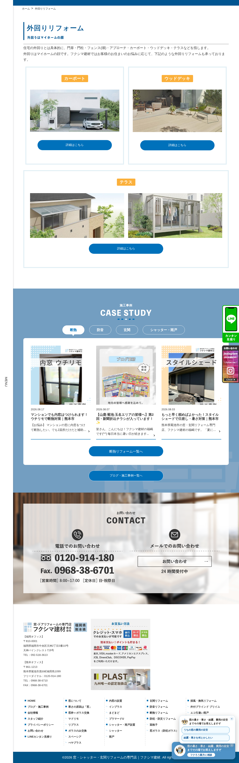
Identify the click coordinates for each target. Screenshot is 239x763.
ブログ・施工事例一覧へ (126, 475)
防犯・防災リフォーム (163, 718)
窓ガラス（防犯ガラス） (164, 730)
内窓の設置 (115, 700)
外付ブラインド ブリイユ (205, 706)
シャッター (115, 730)
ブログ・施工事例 (38, 706)
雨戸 (111, 736)
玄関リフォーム (159, 700)
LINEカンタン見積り (40, 736)
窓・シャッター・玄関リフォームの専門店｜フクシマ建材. (117, 757)
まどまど (114, 712)
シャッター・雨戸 (163, 330)
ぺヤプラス (74, 742)
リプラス (73, 724)
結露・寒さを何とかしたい (198, 737)
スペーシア (74, 736)
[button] (203, 750)
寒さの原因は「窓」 (80, 706)
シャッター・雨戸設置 (122, 724)
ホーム (26, 8)
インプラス (115, 706)
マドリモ (73, 718)
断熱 (73, 330)
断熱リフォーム (159, 712)
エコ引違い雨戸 (199, 712)
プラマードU (116, 718)
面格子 (154, 724)
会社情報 (33, 712)
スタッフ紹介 (35, 718)
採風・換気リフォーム (203, 700)
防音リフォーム (159, 706)
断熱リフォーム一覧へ (126, 451)
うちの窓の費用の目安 (196, 730)
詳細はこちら (75, 144)
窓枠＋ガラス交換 (78, 712)
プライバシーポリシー (41, 724)
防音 (100, 330)
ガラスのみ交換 (77, 730)
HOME (31, 700)
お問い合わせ (35, 730)
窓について (74, 700)
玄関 (127, 330)
